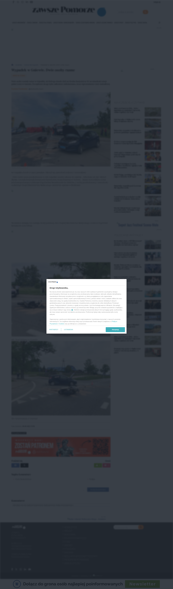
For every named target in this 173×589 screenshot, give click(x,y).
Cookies (61, 324)
